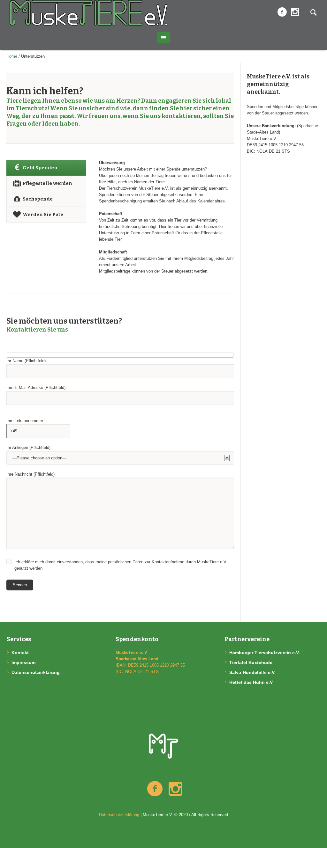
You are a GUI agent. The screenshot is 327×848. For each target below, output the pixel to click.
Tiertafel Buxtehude (250, 662)
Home (11, 56)
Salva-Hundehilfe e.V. (252, 672)
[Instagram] (295, 12)
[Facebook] (282, 12)
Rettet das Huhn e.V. (251, 682)
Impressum (23, 662)
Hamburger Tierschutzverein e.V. (264, 652)
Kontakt (20, 652)
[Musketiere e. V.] (163, 746)
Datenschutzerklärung (35, 672)
